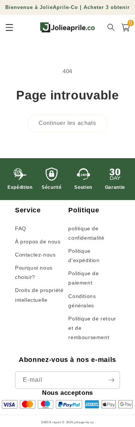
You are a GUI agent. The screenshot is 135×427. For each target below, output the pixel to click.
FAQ (20, 228)
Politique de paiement (83, 278)
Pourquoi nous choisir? (33, 272)
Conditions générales (82, 300)
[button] (125, 27)
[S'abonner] (111, 380)
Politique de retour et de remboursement (92, 328)
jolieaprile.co (84, 422)
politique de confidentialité (86, 233)
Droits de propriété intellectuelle (39, 294)
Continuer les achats (67, 123)
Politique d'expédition (83, 255)
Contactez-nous (35, 255)
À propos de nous (38, 242)
